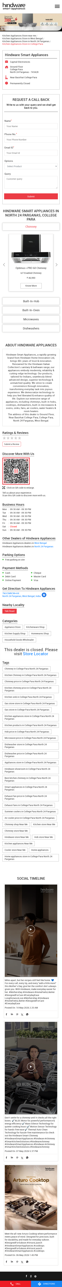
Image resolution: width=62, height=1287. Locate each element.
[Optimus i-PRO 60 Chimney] (31, 249)
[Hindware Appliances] (14, 6)
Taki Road (9, 611)
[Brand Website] (35, 1276)
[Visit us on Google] (31, 1276)
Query (7, 173)
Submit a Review (11, 444)
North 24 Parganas (43, 546)
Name (8, 120)
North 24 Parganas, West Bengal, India (21, 596)
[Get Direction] (44, 596)
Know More (31, 285)
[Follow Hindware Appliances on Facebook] (26, 1276)
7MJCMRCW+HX (10, 593)
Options (8, 160)
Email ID (9, 147)
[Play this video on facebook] (31, 930)
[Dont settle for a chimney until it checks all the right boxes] (31, 1068)
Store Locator (35, 653)
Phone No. (10, 134)
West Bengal (40, 542)
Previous (4, 264)
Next (57, 264)
